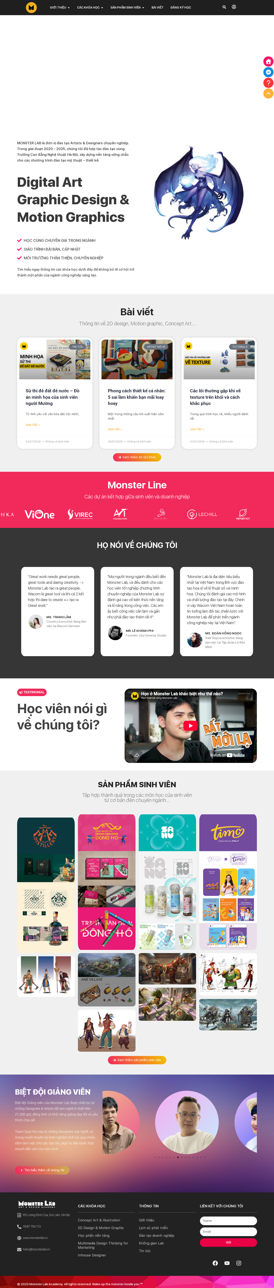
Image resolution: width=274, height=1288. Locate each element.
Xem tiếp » (33, 424)
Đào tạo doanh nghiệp (156, 1236)
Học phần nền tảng (93, 1236)
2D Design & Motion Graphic (101, 1228)
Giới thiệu (146, 1220)
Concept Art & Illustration (99, 1220)
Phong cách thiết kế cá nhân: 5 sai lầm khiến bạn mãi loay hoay (137, 397)
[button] (154, 1157)
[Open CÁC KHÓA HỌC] (102, 7)
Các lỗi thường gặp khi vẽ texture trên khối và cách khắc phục (215, 397)
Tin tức (145, 1251)
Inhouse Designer (92, 1255)
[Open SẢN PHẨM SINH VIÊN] (143, 7)
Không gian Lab (151, 1243)
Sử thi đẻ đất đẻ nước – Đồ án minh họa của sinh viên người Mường (52, 397)
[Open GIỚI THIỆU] (68, 7)
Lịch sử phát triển (153, 1228)
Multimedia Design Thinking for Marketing (103, 1245)
